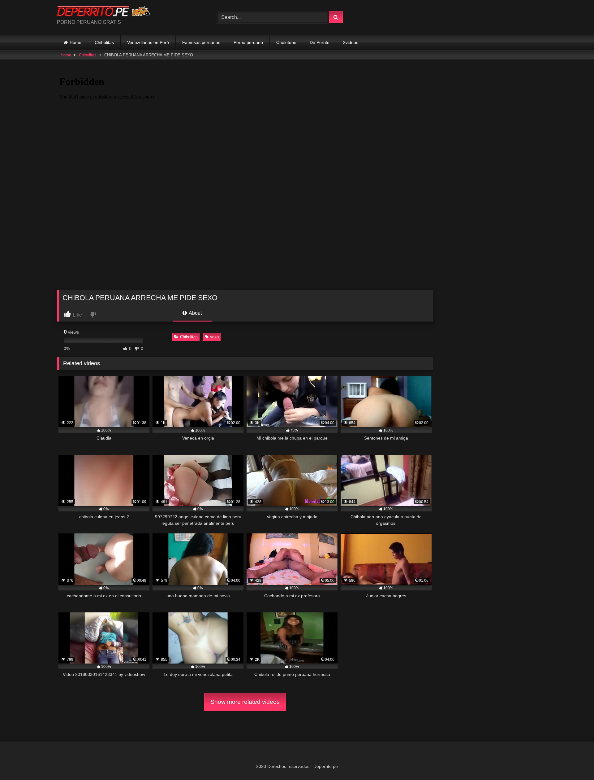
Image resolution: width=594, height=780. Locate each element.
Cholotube (286, 42)
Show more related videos (245, 702)
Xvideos (350, 42)
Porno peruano (248, 42)
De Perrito (319, 42)
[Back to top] (575, 762)
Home (75, 42)
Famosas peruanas (201, 42)
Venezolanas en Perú (148, 42)
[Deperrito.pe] (103, 12)
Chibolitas (104, 42)
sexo (214, 337)
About (195, 313)
